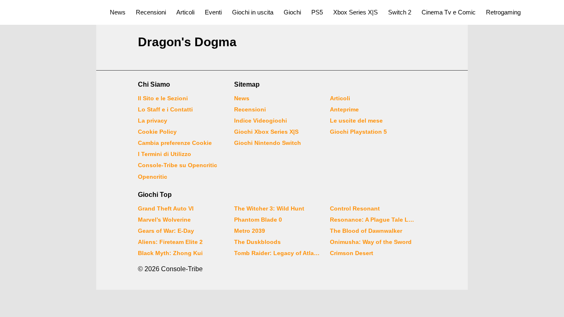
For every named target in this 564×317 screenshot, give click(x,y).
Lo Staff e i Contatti (165, 109)
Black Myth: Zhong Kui (170, 253)
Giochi (292, 12)
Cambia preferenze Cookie (175, 143)
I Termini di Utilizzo (164, 154)
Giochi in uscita (252, 12)
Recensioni (151, 12)
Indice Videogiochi (260, 120)
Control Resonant (355, 208)
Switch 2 (399, 12)
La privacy (152, 120)
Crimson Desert (351, 253)
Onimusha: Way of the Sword (371, 242)
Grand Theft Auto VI (166, 208)
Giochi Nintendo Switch (267, 143)
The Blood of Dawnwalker (366, 230)
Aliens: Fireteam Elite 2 (170, 242)
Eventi (213, 12)
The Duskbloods (257, 242)
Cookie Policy (157, 131)
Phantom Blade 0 (258, 219)
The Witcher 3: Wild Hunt (269, 208)
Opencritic (152, 176)
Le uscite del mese (356, 120)
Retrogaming (503, 12)
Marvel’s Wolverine (164, 219)
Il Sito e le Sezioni (163, 98)
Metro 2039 (249, 230)
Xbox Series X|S (355, 12)
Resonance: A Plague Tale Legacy (373, 219)
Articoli (185, 12)
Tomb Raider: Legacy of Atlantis (277, 253)
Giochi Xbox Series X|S (266, 131)
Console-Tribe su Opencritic (177, 165)
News (118, 12)
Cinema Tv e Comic (449, 12)
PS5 (317, 12)
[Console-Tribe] (50, 12)
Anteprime (344, 109)
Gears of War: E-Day (166, 230)
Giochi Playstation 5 (358, 131)
